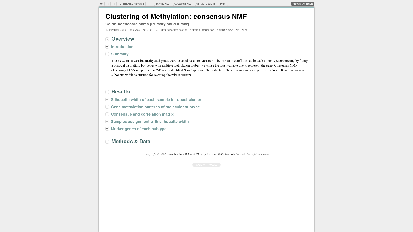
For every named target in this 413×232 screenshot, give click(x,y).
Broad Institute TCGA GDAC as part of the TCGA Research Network (205, 154)
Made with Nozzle (206, 164)
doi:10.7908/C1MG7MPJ (232, 30)
